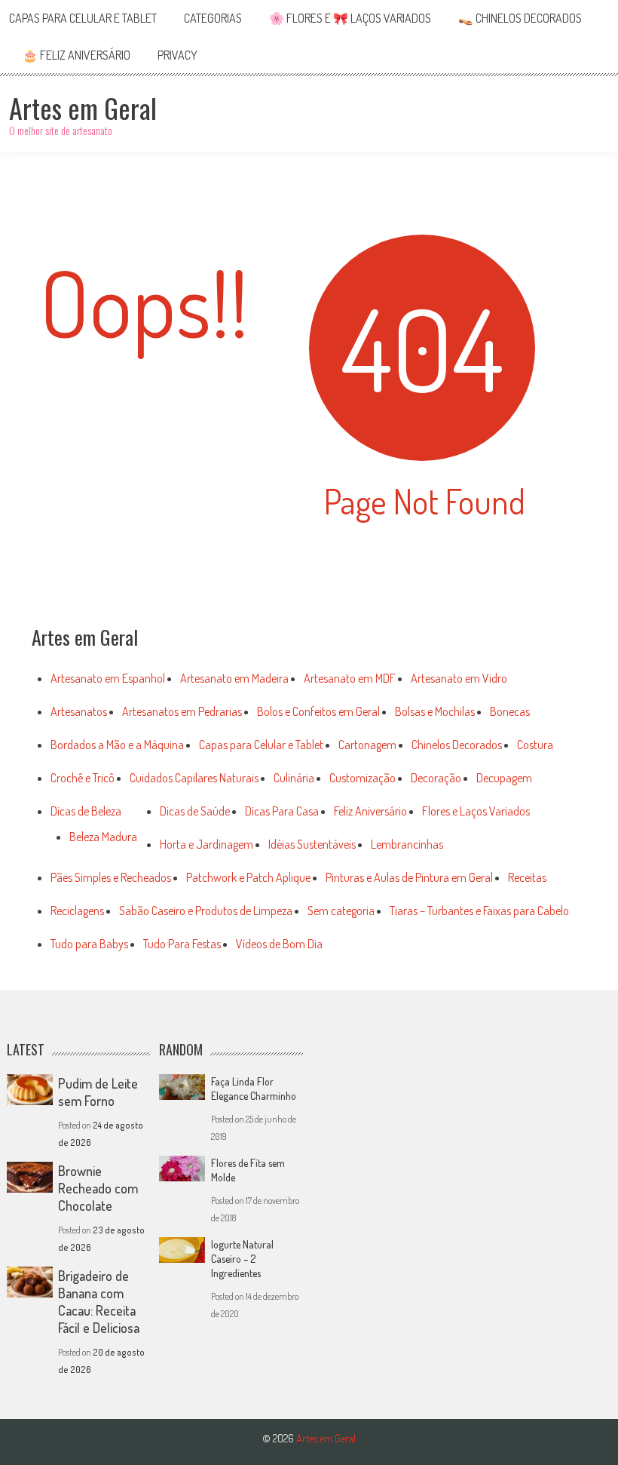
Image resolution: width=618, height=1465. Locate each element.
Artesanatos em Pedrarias (182, 711)
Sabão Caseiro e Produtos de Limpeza (205, 910)
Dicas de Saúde (195, 810)
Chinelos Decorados (456, 744)
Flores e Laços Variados (476, 810)
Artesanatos (78, 711)
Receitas (527, 877)
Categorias (213, 18)
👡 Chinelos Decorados (520, 18)
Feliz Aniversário (370, 810)
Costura (535, 744)
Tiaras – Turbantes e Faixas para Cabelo (479, 910)
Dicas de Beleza (85, 810)
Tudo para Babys (89, 943)
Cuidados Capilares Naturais (194, 777)
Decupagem (504, 777)
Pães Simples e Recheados (110, 877)
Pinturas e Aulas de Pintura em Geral (409, 877)
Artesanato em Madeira (234, 678)
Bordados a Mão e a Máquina (117, 744)
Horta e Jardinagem (206, 844)
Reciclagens (77, 910)
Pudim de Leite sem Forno (98, 1092)
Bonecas (510, 711)
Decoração (436, 777)
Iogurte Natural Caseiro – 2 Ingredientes (242, 1258)
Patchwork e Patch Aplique (248, 877)
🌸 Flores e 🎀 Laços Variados (350, 18)
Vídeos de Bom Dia (279, 943)
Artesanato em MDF (350, 678)
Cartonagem (367, 744)
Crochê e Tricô (82, 777)
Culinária (294, 777)
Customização (362, 777)
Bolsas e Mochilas (435, 711)
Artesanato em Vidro (459, 678)
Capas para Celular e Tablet (83, 18)
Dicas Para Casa (282, 810)
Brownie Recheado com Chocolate (98, 1188)
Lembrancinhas (407, 844)
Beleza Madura (103, 836)
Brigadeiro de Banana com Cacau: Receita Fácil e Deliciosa (98, 1301)
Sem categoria (341, 910)
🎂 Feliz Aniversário (76, 55)
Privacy (177, 55)
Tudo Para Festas (182, 943)
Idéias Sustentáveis (312, 844)
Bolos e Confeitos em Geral (318, 711)
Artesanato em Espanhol (107, 678)
